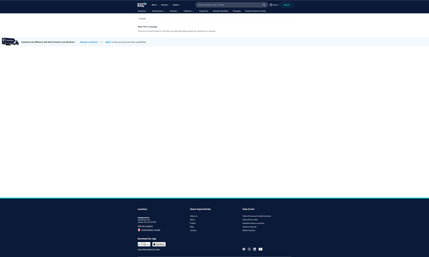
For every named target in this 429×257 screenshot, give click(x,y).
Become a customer (89, 42)
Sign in (108, 42)
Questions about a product (253, 223)
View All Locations (145, 226)
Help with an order (250, 219)
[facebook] (244, 249)
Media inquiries (249, 230)
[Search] (264, 5)
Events (193, 223)
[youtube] (260, 249)
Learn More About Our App (149, 249)
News (192, 219)
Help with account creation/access (257, 216)
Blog (192, 227)
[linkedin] (254, 249)
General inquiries (250, 227)
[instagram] (249, 249)
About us (193, 216)
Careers (193, 230)
